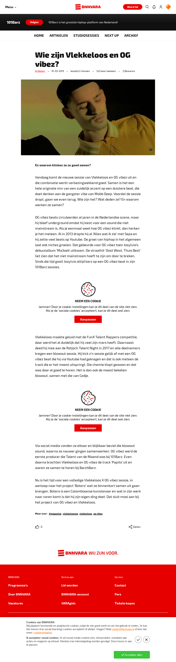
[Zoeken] (147, 7)
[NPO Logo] (168, 7)
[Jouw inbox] (154, 7)
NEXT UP (112, 35)
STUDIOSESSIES (86, 35)
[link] (55, 513)
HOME (39, 35)
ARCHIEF (131, 35)
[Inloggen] (161, 7)
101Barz (13, 22)
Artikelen (40, 71)
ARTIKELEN (59, 35)
